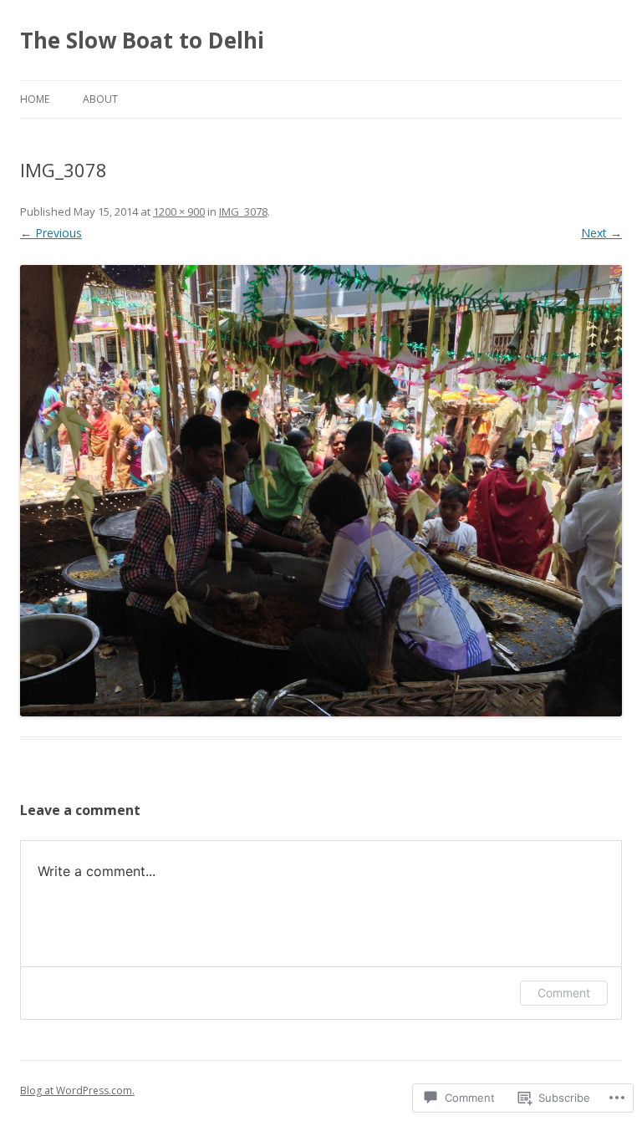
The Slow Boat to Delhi (142, 40)
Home (34, 99)
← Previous (51, 233)
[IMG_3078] (321, 490)
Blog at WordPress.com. (77, 1090)
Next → (601, 233)
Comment (564, 993)
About (100, 99)
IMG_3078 (243, 211)
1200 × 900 (179, 211)
